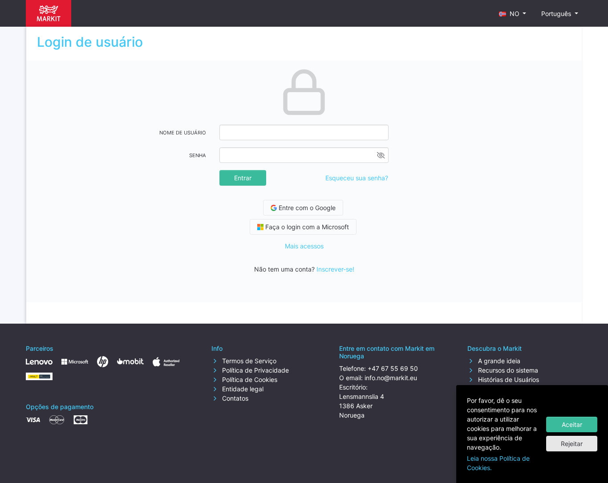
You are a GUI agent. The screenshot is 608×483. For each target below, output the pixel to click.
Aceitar (572, 424)
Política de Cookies (248, 379)
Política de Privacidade (254, 370)
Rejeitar (572, 443)
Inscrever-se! (335, 269)
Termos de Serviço (248, 361)
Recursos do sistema (507, 370)
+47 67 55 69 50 (393, 368)
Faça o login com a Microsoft (306, 227)
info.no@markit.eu (391, 378)
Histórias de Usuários (507, 379)
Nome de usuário (182, 133)
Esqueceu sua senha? (356, 178)
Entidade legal (241, 389)
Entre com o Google (306, 207)
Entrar (242, 178)
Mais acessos (304, 246)
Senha (197, 155)
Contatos (234, 398)
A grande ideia (498, 361)
